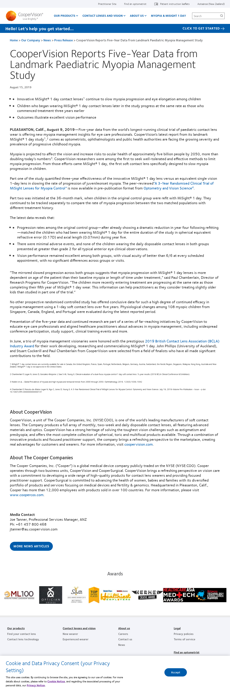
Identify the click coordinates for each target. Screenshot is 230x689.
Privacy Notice (36, 685)
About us (137, 15)
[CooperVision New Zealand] (25, 15)
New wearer (70, 633)
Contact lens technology (23, 639)
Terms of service (184, 639)
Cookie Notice (56, 681)
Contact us (125, 639)
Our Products (64, 15)
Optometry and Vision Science (169, 188)
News (47, 40)
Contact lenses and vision (79, 628)
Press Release (63, 40)
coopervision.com (138, 444)
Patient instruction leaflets (175, 4)
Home (14, 40)
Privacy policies (184, 633)
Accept (175, 672)
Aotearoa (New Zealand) (211, 4)
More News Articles (31, 546)
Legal (177, 628)
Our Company (30, 40)
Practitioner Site (107, 4)
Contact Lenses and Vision (102, 15)
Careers (123, 633)
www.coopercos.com (26, 495)
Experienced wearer (75, 639)
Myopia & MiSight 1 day (168, 15)
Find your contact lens (21, 633)
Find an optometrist (135, 4)
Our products (16, 628)
